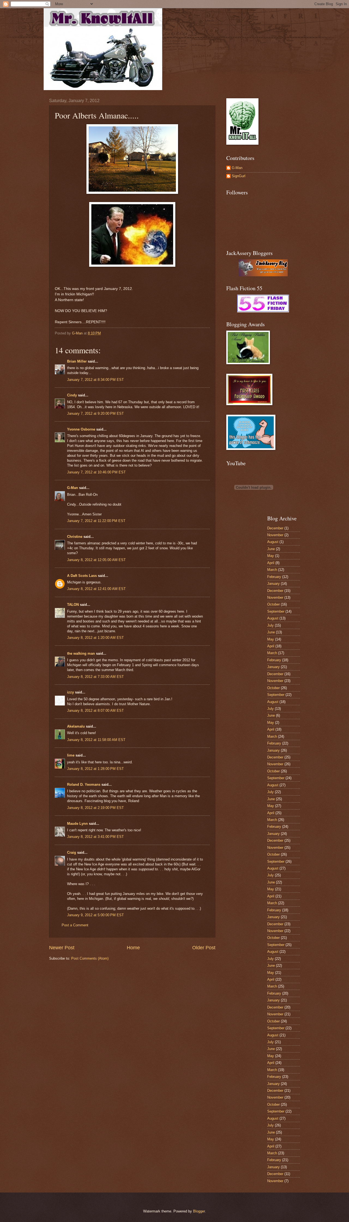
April (270, 563)
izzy (70, 692)
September (275, 611)
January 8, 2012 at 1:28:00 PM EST (95, 769)
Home (133, 947)
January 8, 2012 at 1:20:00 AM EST (95, 638)
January (273, 584)
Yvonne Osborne (81, 429)
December (275, 528)
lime (70, 755)
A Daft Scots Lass (82, 576)
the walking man (81, 653)
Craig (71, 852)
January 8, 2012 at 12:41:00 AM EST (96, 589)
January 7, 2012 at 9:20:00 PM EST (95, 413)
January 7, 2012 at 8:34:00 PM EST (95, 380)
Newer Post (61, 947)
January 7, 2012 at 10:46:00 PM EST (96, 472)
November (275, 535)
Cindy (72, 395)
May (270, 556)
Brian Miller (77, 361)
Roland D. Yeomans (83, 784)
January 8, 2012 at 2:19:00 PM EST (95, 808)
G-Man (72, 488)
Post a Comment (75, 925)
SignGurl (238, 176)
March (272, 570)
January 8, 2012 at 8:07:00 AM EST (95, 710)
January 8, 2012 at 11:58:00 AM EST (96, 740)
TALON (73, 605)
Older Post (203, 947)
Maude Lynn (77, 823)
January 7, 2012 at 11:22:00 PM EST (96, 521)
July (270, 625)
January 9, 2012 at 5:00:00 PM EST (95, 915)
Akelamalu (76, 726)
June (271, 549)
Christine (74, 537)
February (274, 577)
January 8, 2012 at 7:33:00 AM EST (95, 677)
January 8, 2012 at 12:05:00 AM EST (96, 560)
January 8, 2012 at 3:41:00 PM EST (95, 837)
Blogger (199, 1211)
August (272, 542)
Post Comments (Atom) (90, 958)
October (273, 604)
